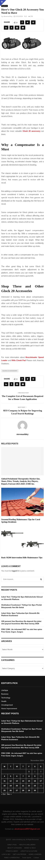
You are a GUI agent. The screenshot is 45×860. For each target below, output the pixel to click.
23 (35, 786)
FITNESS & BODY (12, 851)
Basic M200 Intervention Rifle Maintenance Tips (21, 557)
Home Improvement (9, 708)
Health (3, 701)
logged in (15, 571)
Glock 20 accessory (9, 370)
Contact (36, 858)
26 (11, 790)
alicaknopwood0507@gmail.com (27, 829)
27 (17, 790)
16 (35, 781)
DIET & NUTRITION (19, 854)
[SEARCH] (41, 579)
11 (5, 781)
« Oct (3, 794)
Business (4, 694)
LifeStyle (4, 690)
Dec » (9, 794)
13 (17, 781)
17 (41, 781)
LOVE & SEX (6, 854)
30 (35, 790)
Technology (5, 698)
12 (11, 781)
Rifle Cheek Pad (19, 360)
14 (23, 781)
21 (23, 786)
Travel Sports (26, 858)
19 (11, 786)
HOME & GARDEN (35, 854)
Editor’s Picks (12, 845)
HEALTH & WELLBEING (27, 845)
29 (29, 790)
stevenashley (7, 16)
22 (29, 786)
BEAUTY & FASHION (15, 848)
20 (17, 786)
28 (23, 790)
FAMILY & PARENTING (12, 858)
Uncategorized (7, 705)
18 (5, 786)
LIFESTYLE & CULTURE (28, 851)
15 (29, 781)
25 (5, 790)
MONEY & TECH (30, 848)
